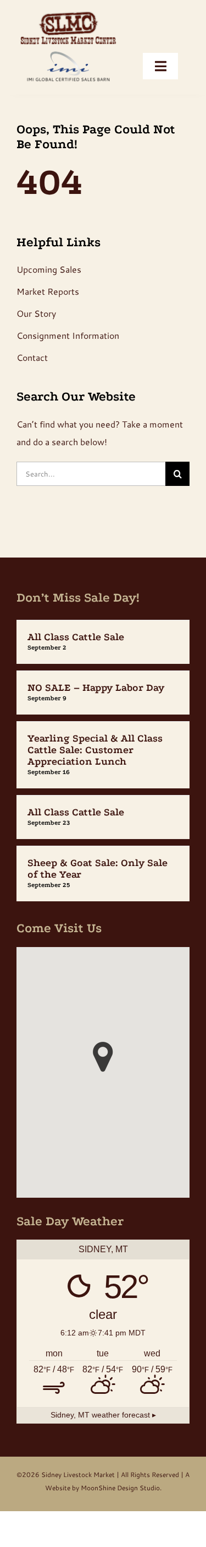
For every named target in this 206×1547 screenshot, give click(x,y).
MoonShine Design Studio (120, 1487)
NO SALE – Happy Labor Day (95, 688)
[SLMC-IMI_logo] (68, 12)
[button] (103, 1057)
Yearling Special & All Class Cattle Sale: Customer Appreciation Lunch (95, 750)
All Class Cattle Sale (75, 637)
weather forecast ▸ (103, 1414)
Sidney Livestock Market (78, 1474)
